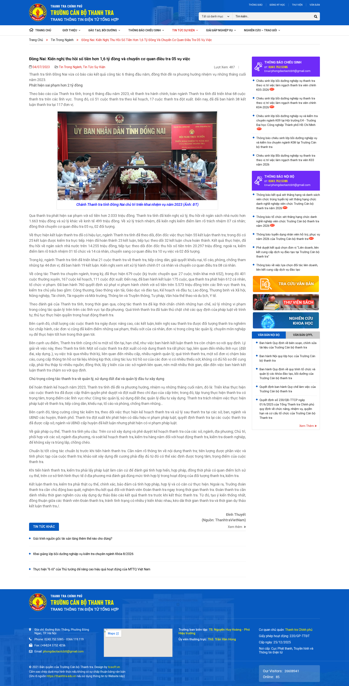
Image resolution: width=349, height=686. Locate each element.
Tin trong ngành (62, 40)
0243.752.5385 (278, 67)
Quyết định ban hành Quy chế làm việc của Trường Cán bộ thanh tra (288, 389)
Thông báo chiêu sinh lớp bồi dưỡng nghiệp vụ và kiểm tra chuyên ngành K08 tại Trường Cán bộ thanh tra (286, 142)
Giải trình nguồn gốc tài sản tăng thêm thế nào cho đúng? (72, 538)
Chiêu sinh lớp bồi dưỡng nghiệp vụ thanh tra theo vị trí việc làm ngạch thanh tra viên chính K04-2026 (286, 103)
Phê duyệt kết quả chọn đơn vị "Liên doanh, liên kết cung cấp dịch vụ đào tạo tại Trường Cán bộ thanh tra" (288, 252)
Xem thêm (235, 527)
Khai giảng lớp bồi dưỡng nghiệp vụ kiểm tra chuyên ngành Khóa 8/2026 (83, 554)
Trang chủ (36, 40)
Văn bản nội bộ (269, 335)
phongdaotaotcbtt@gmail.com (290, 71)
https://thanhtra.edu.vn (61, 676)
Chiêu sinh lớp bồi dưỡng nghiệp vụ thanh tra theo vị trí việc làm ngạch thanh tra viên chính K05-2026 (286, 85)
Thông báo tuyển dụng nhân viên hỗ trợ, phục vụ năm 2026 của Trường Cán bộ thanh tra (288, 237)
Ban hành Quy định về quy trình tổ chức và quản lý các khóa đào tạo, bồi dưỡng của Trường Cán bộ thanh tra (287, 373)
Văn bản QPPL (303, 335)
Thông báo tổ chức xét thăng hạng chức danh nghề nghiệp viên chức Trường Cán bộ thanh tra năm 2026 (287, 221)
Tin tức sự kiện (94, 67)
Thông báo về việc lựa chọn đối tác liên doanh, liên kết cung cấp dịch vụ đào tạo (287, 267)
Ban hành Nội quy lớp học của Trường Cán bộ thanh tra (287, 358)
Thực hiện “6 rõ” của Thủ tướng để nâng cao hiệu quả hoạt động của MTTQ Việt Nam (91, 569)
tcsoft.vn (114, 667)
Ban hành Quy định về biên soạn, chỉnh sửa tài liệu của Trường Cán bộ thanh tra (288, 345)
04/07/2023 (41, 67)
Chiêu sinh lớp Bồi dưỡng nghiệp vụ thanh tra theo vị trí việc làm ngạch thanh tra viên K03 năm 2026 (285, 160)
